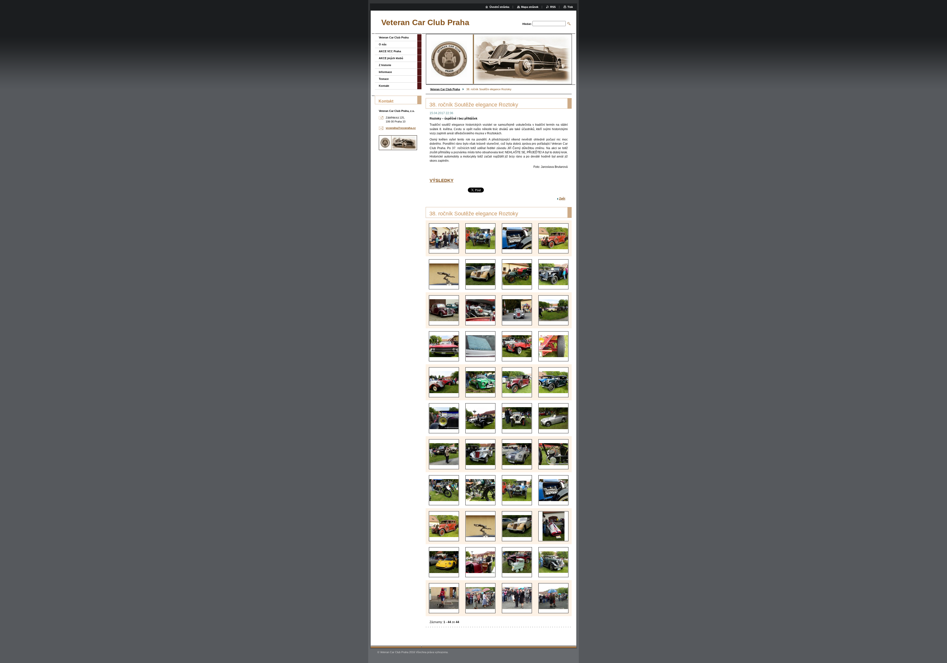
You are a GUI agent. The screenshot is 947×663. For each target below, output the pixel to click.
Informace (385, 71)
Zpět (562, 198)
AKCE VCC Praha (390, 51)
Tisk (570, 6)
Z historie (385, 65)
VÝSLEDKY (442, 180)
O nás (382, 44)
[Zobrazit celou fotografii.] (444, 238)
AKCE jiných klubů (391, 58)
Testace (384, 78)
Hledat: (527, 23)
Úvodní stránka (499, 6)
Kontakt (384, 85)
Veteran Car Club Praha (445, 89)
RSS (553, 6)
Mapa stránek (529, 6)
